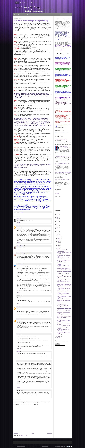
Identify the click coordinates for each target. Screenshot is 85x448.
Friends (19, 14)
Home (17, 2)
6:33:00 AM (18, 292)
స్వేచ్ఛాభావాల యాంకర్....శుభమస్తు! (61, 139)
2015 (57, 227)
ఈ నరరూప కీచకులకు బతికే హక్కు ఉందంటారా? (63, 156)
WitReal (18, 333)
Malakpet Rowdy (20, 245)
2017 (57, 224)
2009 (57, 337)
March (59, 248)
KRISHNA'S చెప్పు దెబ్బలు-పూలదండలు (23, 252)
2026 (57, 213)
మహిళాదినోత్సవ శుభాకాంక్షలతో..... (63, 314)
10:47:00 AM (19, 330)
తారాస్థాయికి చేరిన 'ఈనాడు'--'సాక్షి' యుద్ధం (64, 269)
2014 (57, 228)
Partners (24, 14)
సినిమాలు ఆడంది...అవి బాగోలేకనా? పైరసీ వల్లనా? (63, 172)
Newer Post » (16, 433)
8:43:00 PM (18, 387)
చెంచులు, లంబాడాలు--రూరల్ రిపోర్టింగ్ (63, 310)
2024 (57, 215)
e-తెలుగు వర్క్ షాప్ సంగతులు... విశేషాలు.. (64, 316)
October (59, 238)
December (59, 235)
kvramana (18, 225)
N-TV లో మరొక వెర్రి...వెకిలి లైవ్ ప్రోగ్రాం (63, 322)
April (58, 247)
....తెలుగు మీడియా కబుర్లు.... (28, 7)
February (59, 334)
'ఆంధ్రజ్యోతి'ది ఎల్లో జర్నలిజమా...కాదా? (63, 268)
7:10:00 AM (18, 303)
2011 (57, 232)
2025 (57, 214)
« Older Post (49, 433)
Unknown (18, 306)
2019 (57, 221)
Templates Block (45, 446)
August (59, 241)
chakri (18, 218)
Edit (36, 2)
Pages (28, 14)
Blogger (60, 446)
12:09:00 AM (19, 249)
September (59, 239)
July (58, 242)
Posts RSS (22, 2)
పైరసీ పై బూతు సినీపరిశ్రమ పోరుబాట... (63, 298)
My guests (57, 193)
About (15, 14)
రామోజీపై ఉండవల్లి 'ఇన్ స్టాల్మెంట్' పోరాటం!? (64, 284)
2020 (57, 220)
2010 (57, 234)
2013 (57, 230)
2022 (57, 217)
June (58, 244)
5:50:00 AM (18, 260)
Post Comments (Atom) (23, 435)
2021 (57, 218)
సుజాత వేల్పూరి (19, 263)
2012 (57, 231)
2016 (57, 225)
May (58, 245)
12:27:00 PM (19, 348)
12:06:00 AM (19, 242)
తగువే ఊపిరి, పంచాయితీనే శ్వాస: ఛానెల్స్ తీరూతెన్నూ (31, 20)
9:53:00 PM (18, 222)
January (59, 336)
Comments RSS (30, 2)
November (59, 237)
